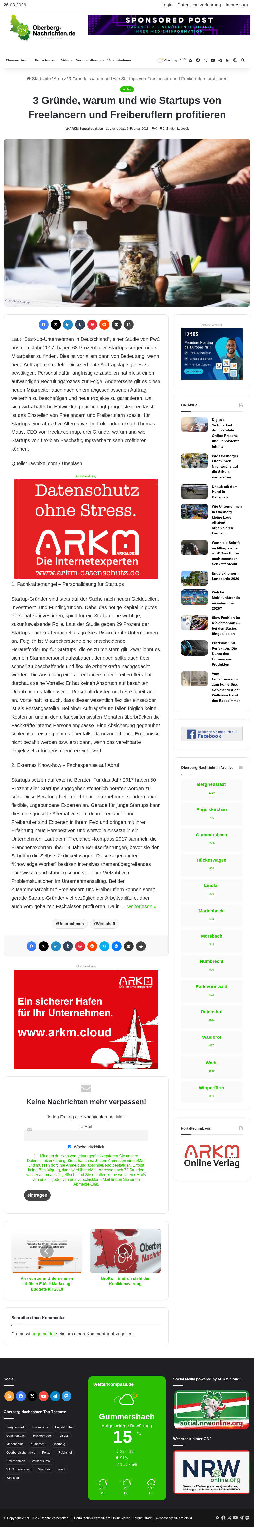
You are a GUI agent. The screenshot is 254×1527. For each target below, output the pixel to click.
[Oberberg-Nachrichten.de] (42, 27)
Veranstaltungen (90, 60)
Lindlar (64, 1435)
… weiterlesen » (139, 906)
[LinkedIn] (68, 325)
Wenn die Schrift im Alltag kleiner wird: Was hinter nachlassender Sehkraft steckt (226, 553)
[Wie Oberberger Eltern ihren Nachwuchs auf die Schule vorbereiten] (194, 461)
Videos (67, 60)
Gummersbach (16, 1435)
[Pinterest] (92, 325)
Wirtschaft (105, 924)
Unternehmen (71, 924)
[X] (56, 325)
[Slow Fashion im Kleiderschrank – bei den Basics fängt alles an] (194, 622)
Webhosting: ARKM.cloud (173, 1518)
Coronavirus (40, 1427)
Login (166, 4)
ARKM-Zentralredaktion (86, 128)
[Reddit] (104, 325)
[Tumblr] (80, 325)
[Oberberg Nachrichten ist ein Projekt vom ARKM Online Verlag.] (212, 1170)
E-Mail (86, 1126)
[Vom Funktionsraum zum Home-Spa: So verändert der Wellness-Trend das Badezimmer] (194, 678)
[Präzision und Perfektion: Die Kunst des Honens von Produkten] (194, 648)
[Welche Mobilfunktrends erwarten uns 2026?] (194, 597)
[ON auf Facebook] (212, 739)
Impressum (237, 4)
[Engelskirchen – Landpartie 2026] (194, 578)
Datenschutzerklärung (199, 4)
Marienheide (15, 1444)
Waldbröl (44, 1469)
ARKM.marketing (86, 476)
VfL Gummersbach (19, 1469)
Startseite (41, 78)
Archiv (60, 78)
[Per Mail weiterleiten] (117, 325)
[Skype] (104, 946)
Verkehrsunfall (41, 1461)
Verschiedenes (119, 60)
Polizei (46, 1452)
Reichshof (65, 1452)
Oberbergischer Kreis (20, 1452)
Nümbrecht (38, 1444)
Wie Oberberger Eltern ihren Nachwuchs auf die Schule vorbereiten (225, 466)
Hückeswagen (43, 1435)
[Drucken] (129, 325)
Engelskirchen (64, 1427)
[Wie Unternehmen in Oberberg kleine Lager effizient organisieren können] (194, 511)
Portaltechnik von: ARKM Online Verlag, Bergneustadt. (113, 1518)
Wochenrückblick (88, 1147)
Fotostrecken (46, 60)
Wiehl (61, 1469)
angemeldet (43, 1333)
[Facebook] (44, 325)
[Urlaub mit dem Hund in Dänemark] (194, 491)
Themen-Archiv (19, 60)
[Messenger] (117, 946)
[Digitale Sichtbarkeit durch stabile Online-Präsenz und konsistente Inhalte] (194, 424)
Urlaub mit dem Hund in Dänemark (224, 492)
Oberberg (58, 1444)
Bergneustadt (15, 1427)
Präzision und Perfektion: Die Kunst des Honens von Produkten (224, 653)
